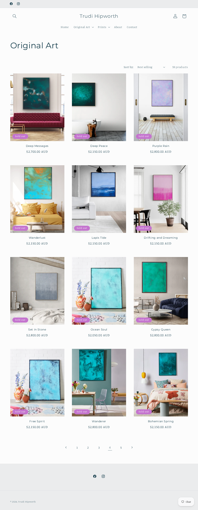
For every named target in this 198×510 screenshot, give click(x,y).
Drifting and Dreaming (161, 237)
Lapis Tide (99, 237)
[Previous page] (66, 447)
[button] (14, 16)
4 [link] (110, 447)
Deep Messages (37, 145)
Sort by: (128, 67)
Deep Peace (99, 145)
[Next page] (131, 447)
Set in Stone (37, 329)
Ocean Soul (99, 329)
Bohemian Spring (161, 421)
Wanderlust (37, 237)
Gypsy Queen (161, 329)
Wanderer (99, 421)
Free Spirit (37, 421)
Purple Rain (160, 145)
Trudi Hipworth (27, 501)
